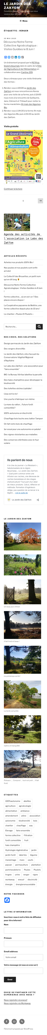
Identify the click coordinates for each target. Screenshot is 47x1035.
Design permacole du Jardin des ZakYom (22, 343)
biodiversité (24, 821)
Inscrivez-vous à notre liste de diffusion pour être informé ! (22, 919)
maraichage (10, 860)
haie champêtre (12, 845)
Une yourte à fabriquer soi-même (19, 399)
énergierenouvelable (25, 884)
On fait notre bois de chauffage (18, 424)
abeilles (27, 801)
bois (35, 821)
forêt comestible (13, 840)
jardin (34, 850)
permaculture (21, 865)
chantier (9, 825)
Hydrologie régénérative (16, 850)
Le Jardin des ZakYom (17, 6)
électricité (32, 879)
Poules (27, 870)
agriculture (10, 806)
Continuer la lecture (13, 189)
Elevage (9, 830)
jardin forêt (10, 855)
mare (22, 860)
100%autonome (12, 801)
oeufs (30, 860)
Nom (6, 924)
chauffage (21, 825)
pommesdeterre (13, 870)
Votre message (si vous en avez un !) (21, 965)
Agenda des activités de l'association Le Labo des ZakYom (24, 238)
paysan (8, 865)
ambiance (25, 811)
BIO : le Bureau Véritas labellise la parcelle (23, 374)
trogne (8, 874)
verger (26, 874)
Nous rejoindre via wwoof (15, 1000)
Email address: (11, 951)
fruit (26, 840)
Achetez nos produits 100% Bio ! (19, 262)
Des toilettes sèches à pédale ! (18, 388)
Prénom (8, 938)
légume (33, 855)
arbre (23, 816)
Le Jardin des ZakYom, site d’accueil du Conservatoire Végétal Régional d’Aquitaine (21, 357)
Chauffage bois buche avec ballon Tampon (23, 418)
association (35, 816)
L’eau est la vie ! (11, 394)
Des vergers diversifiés (14, 349)
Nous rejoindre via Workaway (17, 1003)
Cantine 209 (27, 72)
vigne (35, 874)
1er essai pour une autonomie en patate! (22, 429)
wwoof (21, 879)
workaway (10, 879)
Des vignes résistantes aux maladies (20, 434)
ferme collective (12, 835)
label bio (23, 855)
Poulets (37, 870)
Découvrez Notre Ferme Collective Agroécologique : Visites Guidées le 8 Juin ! (20, 45)
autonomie (10, 821)
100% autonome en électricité (18, 413)
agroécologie (25, 806)
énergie (9, 884)
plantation (36, 865)
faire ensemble (23, 830)
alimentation (11, 811)
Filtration (28, 835)
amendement (11, 816)
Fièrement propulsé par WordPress (18, 1029)
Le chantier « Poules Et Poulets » (18, 314)
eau (31, 825)
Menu (24, 21)
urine (17, 874)
